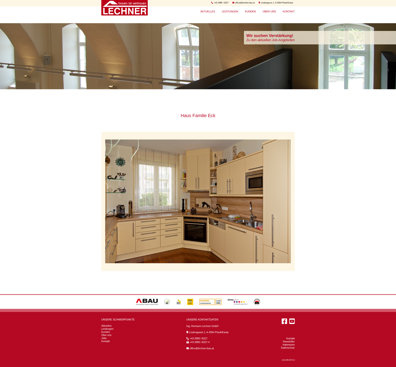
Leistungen (230, 11)
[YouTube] (292, 321)
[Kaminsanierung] (210, 308)
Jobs (104, 338)
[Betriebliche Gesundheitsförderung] (167, 308)
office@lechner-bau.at (245, 3)
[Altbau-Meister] (178, 308)
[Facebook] (284, 321)
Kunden (250, 11)
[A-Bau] (147, 308)
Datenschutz (288, 347)
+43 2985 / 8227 (221, 3)
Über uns (269, 11)
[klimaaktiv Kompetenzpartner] (238, 308)
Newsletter (289, 341)
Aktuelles (207, 11)
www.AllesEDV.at (288, 360)
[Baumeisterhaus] (190, 308)
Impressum (289, 344)
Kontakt (289, 11)
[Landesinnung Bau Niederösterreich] (257, 308)
